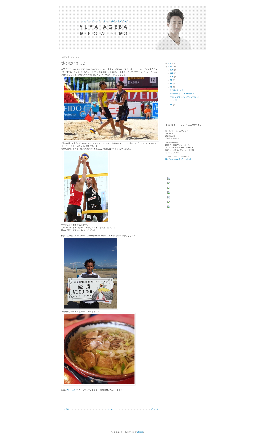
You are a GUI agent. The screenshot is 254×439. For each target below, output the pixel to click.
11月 (172, 73)
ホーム (110, 409)
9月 (171, 80)
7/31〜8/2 (71, 390)
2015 (170, 67)
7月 (171, 87)
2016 (170, 63)
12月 (172, 70)
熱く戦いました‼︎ (176, 90)
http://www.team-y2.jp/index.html (178, 159)
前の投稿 (154, 409)
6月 (171, 105)
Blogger (140, 432)
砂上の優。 (174, 100)
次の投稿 (65, 409)
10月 (172, 77)
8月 (171, 84)
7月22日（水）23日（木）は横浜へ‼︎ (184, 97)
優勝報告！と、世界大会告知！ (182, 94)
